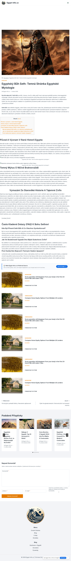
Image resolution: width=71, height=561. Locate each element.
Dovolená (4, 80)
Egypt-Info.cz (6, 91)
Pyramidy (35, 550)
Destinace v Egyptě (35, 545)
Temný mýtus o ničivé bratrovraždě (11, 123)
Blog (35, 533)
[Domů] (2, 78)
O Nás (35, 535)
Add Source (63, 557)
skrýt (19, 118)
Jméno (4, 491)
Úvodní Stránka (35, 530)
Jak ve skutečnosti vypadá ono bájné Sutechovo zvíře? (18, 131)
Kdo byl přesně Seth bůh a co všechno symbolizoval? (17, 129)
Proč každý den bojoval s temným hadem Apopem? (17, 133)
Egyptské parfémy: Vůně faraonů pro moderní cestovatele (62, 436)
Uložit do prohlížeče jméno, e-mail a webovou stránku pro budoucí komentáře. (58, 489)
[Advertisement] (35, 16)
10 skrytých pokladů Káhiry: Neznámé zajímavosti (16, 402)
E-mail (27, 491)
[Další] (67, 435)
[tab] (32, 452)
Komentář (5, 471)
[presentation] (9, 424)
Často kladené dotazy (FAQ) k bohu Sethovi (13, 127)
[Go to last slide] (4, 435)
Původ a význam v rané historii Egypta (11, 121)
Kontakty (35, 538)
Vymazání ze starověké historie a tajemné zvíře (14, 125)
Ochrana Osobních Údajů (42, 557)
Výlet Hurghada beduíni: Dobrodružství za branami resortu (54, 403)
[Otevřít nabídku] (67, 3)
